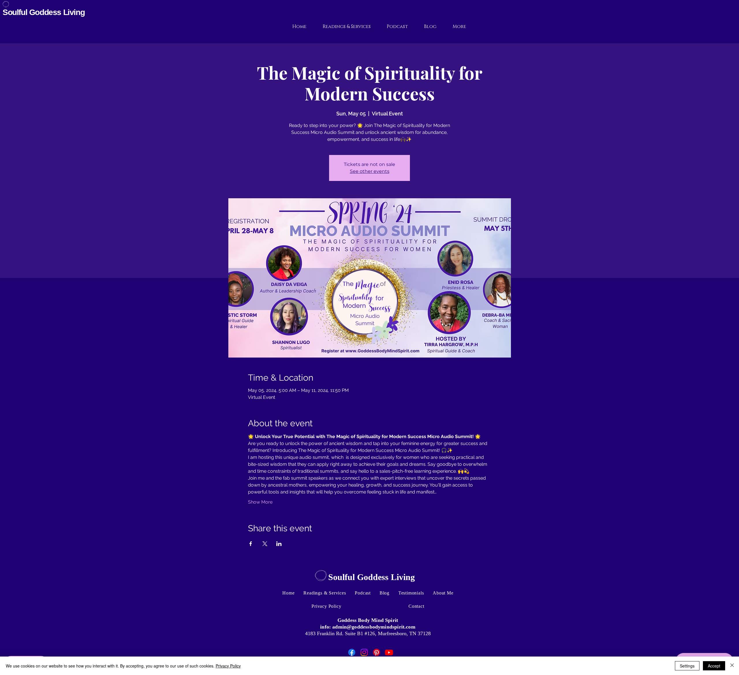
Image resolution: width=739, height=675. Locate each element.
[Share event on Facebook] (250, 543)
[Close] (732, 665)
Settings (687, 666)
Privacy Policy (228, 666)
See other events (369, 171)
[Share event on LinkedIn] (279, 543)
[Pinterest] (376, 652)
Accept (714, 666)
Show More (260, 502)
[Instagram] (364, 652)
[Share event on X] (265, 543)
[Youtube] (389, 652)
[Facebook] (352, 652)
